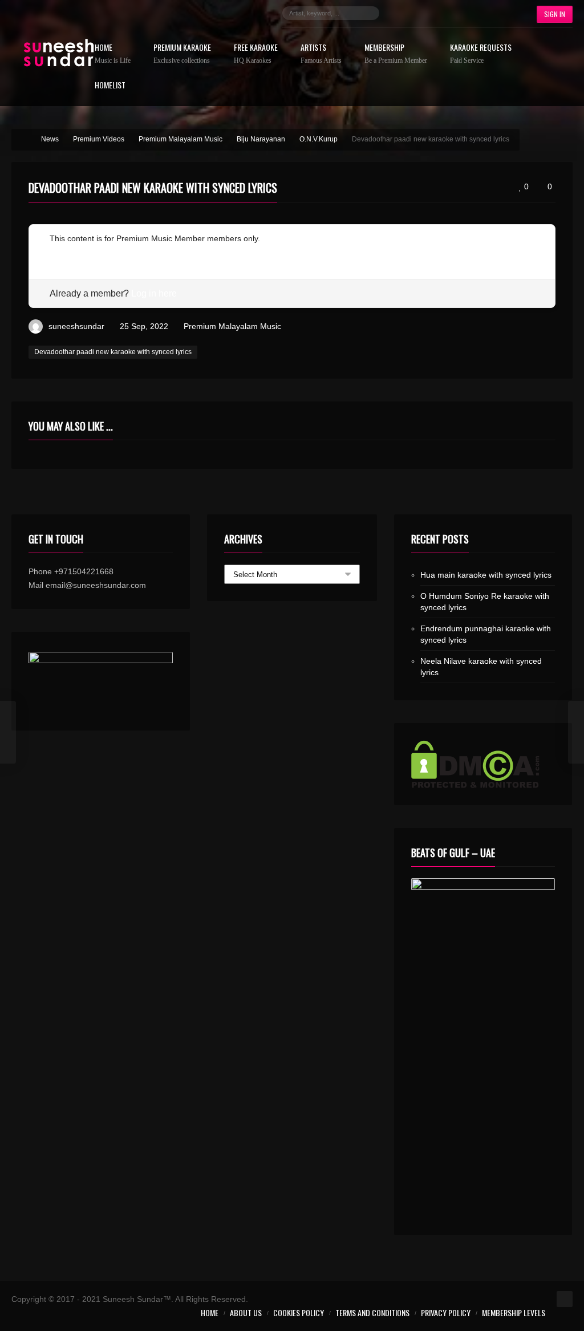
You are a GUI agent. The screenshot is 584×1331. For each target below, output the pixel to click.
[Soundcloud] (450, 13)
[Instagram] (433, 13)
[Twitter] (416, 13)
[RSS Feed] (501, 13)
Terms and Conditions (372, 1312)
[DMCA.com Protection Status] (483, 764)
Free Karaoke (256, 53)
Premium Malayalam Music (232, 326)
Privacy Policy (446, 1312)
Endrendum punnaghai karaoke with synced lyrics (485, 634)
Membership (395, 53)
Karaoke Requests (481, 53)
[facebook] (399, 13)
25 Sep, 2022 (144, 326)
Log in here (154, 293)
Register (65, 252)
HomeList (110, 86)
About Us (246, 1312)
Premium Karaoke (182, 53)
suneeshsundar (76, 326)
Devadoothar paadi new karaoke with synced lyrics (113, 352)
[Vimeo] (484, 13)
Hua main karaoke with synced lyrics (485, 574)
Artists (321, 53)
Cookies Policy (298, 1312)
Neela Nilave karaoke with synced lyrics (481, 666)
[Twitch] (467, 13)
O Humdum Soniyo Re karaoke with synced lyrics (484, 601)
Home (113, 53)
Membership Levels (513, 1312)
